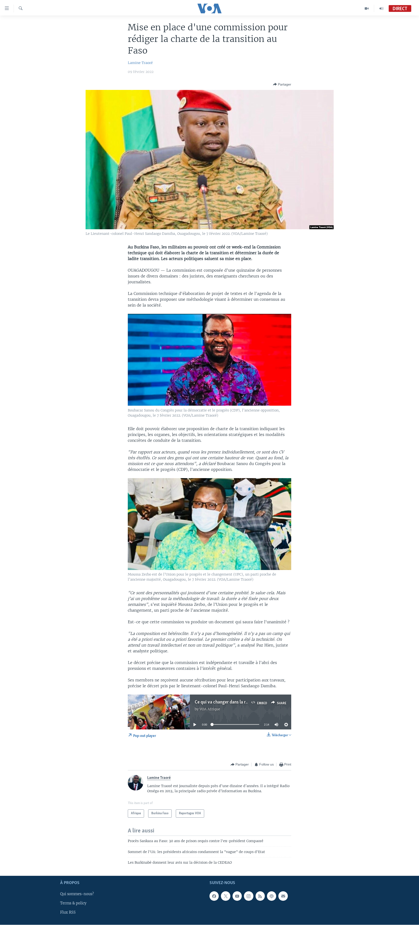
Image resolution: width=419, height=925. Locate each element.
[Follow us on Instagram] (248, 896)
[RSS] (260, 896)
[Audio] (381, 8)
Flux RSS (68, 912)
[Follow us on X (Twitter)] (225, 896)
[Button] (282, 84)
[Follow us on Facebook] (214, 896)
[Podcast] (271, 896)
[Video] (366, 8)
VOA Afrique (210, 709)
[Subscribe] (283, 896)
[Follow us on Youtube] (237, 896)
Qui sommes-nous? (77, 894)
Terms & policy (73, 903)
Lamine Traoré (140, 63)
